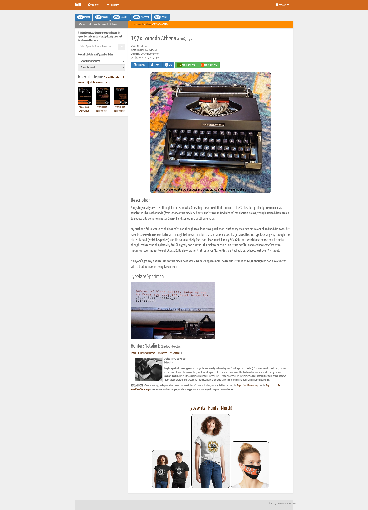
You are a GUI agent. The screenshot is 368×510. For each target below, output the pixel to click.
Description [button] (140, 65)
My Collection (162, 353)
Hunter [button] (156, 65)
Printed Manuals (111, 77)
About (93, 5)
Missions (113, 5)
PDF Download (83, 111)
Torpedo (140, 24)
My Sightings (175, 353)
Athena (148, 24)
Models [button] (102, 17)
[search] (101, 61)
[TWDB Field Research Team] (250, 464)
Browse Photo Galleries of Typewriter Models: (96, 54)
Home (133, 24)
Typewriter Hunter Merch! (210, 408)
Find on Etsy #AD (210, 65)
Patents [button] (161, 17)
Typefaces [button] (141, 17)
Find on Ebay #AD (188, 65)
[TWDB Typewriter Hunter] (171, 469)
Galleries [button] (120, 17)
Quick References (95, 82)
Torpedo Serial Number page (248, 385)
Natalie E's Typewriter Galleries (143, 353)
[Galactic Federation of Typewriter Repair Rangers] (210, 451)
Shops (108, 82)
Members (282, 5)
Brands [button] (84, 17)
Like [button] (169, 65)
